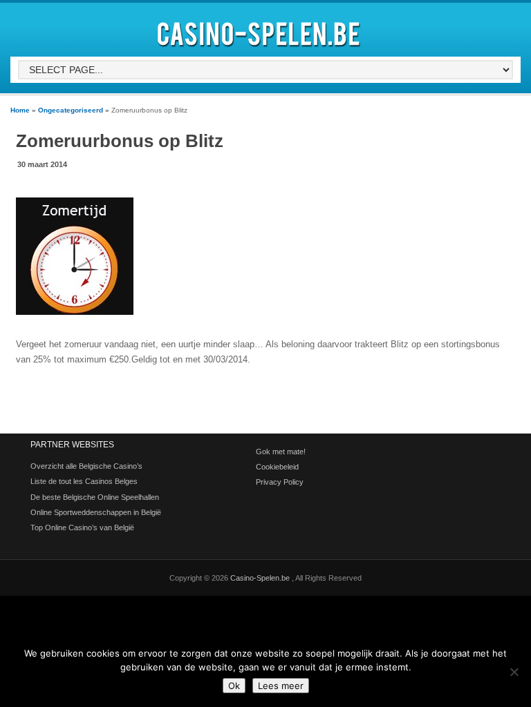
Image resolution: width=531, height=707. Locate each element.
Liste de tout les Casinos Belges (84, 481)
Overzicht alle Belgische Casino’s (86, 466)
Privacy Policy (280, 482)
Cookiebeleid (277, 467)
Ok (234, 685)
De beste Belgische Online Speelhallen (94, 497)
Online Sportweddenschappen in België (95, 512)
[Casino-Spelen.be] (260, 49)
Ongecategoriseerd (70, 110)
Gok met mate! (281, 451)
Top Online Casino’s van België (82, 527)
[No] (514, 672)
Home (20, 110)
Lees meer (281, 685)
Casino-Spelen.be (261, 578)
